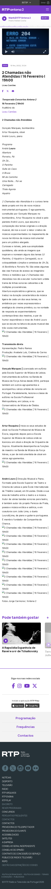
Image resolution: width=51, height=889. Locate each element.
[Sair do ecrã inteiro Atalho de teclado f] (46, 885)
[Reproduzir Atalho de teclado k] (4, 885)
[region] (25, 444)
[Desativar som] (11, 885)
